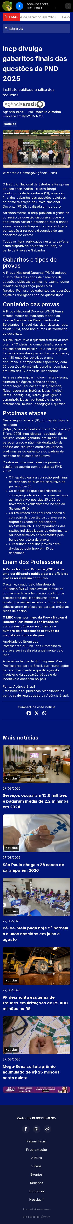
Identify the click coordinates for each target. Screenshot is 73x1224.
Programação (36, 1150)
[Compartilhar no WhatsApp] (44, 714)
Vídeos (36, 1166)
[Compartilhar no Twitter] (36, 714)
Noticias (10, 124)
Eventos (36, 1174)
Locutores (36, 1191)
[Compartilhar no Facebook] (28, 714)
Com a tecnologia (31, 1217)
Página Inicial (36, 1141)
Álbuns (36, 1158)
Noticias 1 (36, 1199)
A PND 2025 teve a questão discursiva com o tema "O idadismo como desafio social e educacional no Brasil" (36, 344)
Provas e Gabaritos (31, 250)
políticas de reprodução (22, 695)
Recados (36, 1183)
